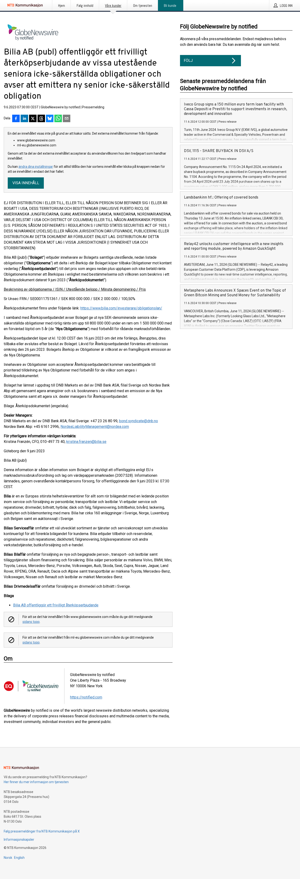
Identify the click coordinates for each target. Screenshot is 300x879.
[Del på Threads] (41, 119)
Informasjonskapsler (19, 839)
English (19, 857)
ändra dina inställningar (36, 166)
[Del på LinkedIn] (24, 119)
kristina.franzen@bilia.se (86, 441)
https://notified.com (86, 697)
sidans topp (31, 622)
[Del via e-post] (66, 119)
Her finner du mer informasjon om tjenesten (36, 782)
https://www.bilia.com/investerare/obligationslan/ (121, 308)
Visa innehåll (25, 183)
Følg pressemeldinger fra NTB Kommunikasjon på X (42, 831)
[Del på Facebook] (16, 119)
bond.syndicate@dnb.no (138, 421)
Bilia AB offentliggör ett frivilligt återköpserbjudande (55, 605)
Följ (188, 60)
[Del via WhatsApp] (58, 119)
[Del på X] (33, 119)
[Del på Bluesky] (49, 119)
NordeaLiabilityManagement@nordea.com (94, 426)
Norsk (8, 857)
